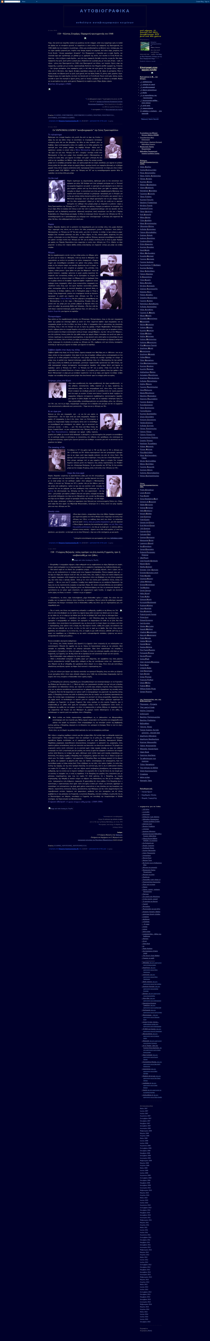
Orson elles (145, 683)
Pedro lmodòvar (147, 490)
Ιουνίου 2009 (144, 1170)
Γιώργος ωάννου (146, 262)
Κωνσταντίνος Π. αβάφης (150, 265)
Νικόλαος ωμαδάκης (148, 443)
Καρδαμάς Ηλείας (148, 795)
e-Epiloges (146, 921)
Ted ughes (144, 588)
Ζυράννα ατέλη (146, 241)
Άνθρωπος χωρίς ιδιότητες (150, 817)
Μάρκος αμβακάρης (148, 185)
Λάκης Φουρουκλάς (148, 746)
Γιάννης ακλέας (146, 274)
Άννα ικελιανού (146, 405)
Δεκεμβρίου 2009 (145, 1185)
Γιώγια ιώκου (145, 411)
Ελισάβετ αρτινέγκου (148, 319)
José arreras (145, 517)
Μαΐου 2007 (143, 1108)
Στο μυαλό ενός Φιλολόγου (151, 896)
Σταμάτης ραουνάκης (148, 298)
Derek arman (145, 590)
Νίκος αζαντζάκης (147, 271)
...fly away (145, 924)
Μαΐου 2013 (143, 1284)
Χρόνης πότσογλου (148, 339)
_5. (143, 92)
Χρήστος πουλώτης (148, 342)
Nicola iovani (145, 656)
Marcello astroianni (148, 635)
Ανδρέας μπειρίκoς (148, 229)
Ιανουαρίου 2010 (145, 1188)
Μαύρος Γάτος (147, 860)
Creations (144, 774)
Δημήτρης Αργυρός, (151, 989)
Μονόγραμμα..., (150, 1017)
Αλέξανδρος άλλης (148, 372)
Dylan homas (145, 677)
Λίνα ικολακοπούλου (148, 363)
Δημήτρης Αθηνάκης (148, 736)
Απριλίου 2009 (144, 1165)
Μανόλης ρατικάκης (148, 396)
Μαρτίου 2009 (144, 1163)
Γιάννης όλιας (146, 432)
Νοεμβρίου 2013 (145, 1297)
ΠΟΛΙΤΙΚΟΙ (97, 115)
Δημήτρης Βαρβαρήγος (149, 739)
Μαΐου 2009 (143, 1168)
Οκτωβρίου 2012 (145, 1267)
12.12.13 (85, 543)
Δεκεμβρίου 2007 (145, 1126)
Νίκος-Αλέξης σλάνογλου (150, 176)
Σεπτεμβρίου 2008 (145, 1148)
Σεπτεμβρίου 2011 (145, 1237)
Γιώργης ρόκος (146, 301)
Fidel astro (145, 520)
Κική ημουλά (145, 214)
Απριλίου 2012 (144, 1255)
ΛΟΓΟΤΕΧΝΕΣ (67, 845)
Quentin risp (145, 531)
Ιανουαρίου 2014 (145, 1302)
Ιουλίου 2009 (144, 1173)
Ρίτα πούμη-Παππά (148, 345)
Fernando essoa (147, 653)
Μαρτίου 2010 (144, 1193)
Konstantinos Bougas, (152, 1064)
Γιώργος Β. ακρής (147, 313)
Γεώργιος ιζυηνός (147, 194)
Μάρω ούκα (145, 217)
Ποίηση (144, 887)
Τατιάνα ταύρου (146, 423)
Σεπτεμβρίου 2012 (145, 1264)
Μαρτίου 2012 (144, 1252)
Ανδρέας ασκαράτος (148, 307)
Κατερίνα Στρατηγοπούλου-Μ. (156, 44)
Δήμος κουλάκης (147, 417)
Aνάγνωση (146, 814)
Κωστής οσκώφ (147, 330)
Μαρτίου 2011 (144, 1222)
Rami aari (144, 665)
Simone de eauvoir (148, 502)
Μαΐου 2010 (143, 1198)
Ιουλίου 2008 (144, 1143)
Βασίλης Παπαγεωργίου (150, 717)
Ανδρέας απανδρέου (148, 381)
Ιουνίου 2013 (144, 1287)
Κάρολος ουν (145, 292)
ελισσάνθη (145, 322)
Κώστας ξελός (146, 182)
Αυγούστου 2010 (145, 1205)
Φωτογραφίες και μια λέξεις (151, 909)
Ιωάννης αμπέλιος (147, 238)
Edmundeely (146, 599)
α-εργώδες (146, 812)
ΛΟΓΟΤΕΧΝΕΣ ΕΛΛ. (80, 845)
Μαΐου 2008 (143, 1138)
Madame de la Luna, (151, 1078)
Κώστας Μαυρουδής (148, 742)
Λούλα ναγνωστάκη (148, 170)
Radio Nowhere (147, 948)
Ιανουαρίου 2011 (145, 1217)
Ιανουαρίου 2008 (145, 1128)
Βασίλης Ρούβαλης (148, 720)
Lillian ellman (146, 582)
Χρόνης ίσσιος (146, 327)
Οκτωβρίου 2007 (145, 1121)
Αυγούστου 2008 (145, 1145)
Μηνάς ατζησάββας (148, 461)
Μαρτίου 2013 (144, 1279)
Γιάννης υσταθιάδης (148, 232)
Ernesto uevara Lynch (149, 573)
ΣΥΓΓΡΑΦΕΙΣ (52, 118)
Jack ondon (145, 623)
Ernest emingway (147, 585)
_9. (146, 108)
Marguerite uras (146, 540)
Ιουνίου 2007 (144, 1111)
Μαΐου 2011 (143, 1227)
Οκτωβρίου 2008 (145, 1150)
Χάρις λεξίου (145, 167)
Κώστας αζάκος (146, 268)
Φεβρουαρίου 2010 (146, 1190)
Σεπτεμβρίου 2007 (145, 1118)
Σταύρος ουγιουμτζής (149, 289)
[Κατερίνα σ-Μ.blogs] (152, 73)
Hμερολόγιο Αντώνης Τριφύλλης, (151, 1005)
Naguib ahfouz (146, 629)
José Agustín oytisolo (149, 561)
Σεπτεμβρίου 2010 (145, 1207)
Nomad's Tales (146, 781)
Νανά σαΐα (144, 250)
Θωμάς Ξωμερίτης (148, 798)
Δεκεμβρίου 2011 (145, 1245)
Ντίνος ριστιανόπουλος (149, 476)
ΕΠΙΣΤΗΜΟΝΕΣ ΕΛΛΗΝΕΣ (83, 115)
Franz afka (145, 596)
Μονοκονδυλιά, (150, 1036)
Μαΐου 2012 (143, 1257)
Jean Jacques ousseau (149, 662)
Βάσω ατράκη (146, 283)
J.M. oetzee (145, 528)
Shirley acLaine (147, 626)
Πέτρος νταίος (146, 179)
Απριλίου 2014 (144, 1309)
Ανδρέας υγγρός (147, 426)
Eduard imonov (146, 620)
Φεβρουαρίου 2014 (146, 1304)
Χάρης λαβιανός (147, 188)
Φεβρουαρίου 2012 (146, 1250)
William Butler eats (148, 689)
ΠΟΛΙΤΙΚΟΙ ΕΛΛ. (108, 115)
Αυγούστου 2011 (145, 1235)
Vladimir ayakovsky (148, 632)
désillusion (146, 919)
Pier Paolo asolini (147, 650)
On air (144, 941)
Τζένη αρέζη (145, 280)
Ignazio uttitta (146, 514)
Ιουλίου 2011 (144, 1232)
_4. (148, 90)
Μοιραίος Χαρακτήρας (149, 749)
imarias (144, 926)
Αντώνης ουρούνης (148, 420)
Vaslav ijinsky (146, 641)
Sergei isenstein (147, 549)
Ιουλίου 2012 (144, 1262)
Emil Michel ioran (147, 525)
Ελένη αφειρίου (146, 244)
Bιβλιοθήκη (144, 723)
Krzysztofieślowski (148, 602)
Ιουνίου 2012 (144, 1260)
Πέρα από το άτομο (148, 884)
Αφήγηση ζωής (147, 824)
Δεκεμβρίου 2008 (145, 1155)
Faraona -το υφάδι (148, 958)
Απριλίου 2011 (144, 1225)
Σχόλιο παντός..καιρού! (150, 899)
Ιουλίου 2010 (144, 1203)
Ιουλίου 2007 (144, 1113)
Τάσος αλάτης (146, 197)
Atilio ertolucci (146, 511)
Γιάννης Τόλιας (146, 727)
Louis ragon (145, 493)
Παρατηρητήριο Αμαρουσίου (151, 882)
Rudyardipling (146, 605)
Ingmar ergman (146, 508)
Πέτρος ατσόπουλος (148, 429)
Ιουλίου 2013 (144, 1289)
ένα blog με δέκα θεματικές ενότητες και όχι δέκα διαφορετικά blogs (151, 56)
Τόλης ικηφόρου (147, 360)
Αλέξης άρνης (146, 384)
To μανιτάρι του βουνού (150, 901)
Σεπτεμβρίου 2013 (145, 1292)
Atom (149, 1331)
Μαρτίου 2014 (144, 1307)
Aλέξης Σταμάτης (147, 711)
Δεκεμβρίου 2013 (145, 1299)
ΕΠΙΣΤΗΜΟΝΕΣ (67, 115)
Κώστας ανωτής (147, 200)
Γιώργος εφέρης (146, 402)
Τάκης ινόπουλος (147, 408)
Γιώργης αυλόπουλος (149, 387)
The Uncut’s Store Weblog (150, 955)
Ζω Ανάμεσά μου (148, 843)
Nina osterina (146, 611)
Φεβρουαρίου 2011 (146, 1220)
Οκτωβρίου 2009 (145, 1180)
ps (143, 946)
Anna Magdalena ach (149, 499)
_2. (147, 84)
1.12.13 (84, 849)
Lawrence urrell (146, 543)
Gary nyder (145, 674)
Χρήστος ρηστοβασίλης (149, 473)
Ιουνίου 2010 (144, 1200)
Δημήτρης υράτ (146, 348)
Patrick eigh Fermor (148, 614)
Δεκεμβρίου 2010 (145, 1215)
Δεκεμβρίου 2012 (145, 1272)
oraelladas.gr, (149, 1085)
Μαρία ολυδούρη (147, 393)
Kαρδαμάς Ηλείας (148, 848)
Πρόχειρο (145, 894)
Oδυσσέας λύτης (147, 226)
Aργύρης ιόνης (146, 470)
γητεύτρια (145, 829)
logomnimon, (149, 1071)
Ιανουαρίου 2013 (145, 1274)
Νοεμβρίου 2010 (145, 1213)
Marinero (145, 938)
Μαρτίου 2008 (144, 1133)
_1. (146, 82)
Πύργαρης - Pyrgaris (148, 704)
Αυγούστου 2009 (145, 1175)
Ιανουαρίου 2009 (145, 1158)
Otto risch (144, 558)
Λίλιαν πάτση (146, 333)
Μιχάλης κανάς (146, 206)
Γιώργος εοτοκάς (147, 259)
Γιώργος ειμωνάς (147, 467)
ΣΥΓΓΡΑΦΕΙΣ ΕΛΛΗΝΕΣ (66, 118)
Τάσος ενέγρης (146, 211)
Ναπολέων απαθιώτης (149, 304)
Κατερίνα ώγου (146, 208)
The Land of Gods (147, 707)
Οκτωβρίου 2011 (145, 1240)
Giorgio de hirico (147, 522)
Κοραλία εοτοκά (146, 256)
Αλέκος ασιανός (147, 446)
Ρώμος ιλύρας (146, 449)
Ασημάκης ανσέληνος (149, 375)
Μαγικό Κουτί (146, 858)
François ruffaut (146, 680)
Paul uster (144, 496)
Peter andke (145, 576)
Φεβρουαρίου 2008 (146, 1131)
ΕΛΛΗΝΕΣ (57, 115)
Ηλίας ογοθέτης (146, 310)
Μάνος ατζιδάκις (147, 464)
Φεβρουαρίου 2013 (146, 1277)
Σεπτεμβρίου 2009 (145, 1178)
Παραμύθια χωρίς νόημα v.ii (151, 879)
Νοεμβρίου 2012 (145, 1269)
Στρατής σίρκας (146, 441)
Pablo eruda (145, 638)
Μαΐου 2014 (143, 1312)
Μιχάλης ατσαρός (147, 286)
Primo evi (144, 617)
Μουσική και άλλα (148, 874)
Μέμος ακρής (146, 316)
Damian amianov (147, 537)
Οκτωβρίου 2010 (145, 1210)
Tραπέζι (145, 904)
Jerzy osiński (145, 608)
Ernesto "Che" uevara (149, 570)
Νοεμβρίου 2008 (145, 1153)
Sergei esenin (146, 692)
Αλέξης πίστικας (147, 336)
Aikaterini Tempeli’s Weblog (151, 912)
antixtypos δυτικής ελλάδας (151, 914)
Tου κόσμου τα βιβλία (149, 768)
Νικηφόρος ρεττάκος (148, 191)
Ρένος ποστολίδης (148, 173)
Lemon (144, 929)
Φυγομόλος (146, 906)
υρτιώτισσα (145, 351)
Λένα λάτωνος (146, 390)
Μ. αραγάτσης (146, 277)
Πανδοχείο (146, 877)
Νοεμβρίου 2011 (145, 1242)
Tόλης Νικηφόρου (147, 764)
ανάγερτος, (150, 977)
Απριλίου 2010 (144, 1195)
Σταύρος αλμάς (146, 235)
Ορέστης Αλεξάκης (148, 755)
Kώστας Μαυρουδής (149, 850)
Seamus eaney (146, 579)
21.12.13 (85, 121)
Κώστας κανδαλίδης (148, 414)
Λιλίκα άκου (145, 357)
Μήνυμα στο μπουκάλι (149, 867)
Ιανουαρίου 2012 (145, 1247)
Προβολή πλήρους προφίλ (148, 61)
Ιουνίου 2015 (144, 1319)
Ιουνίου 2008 (144, 1141)
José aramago (146, 671)
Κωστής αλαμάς (147, 369)
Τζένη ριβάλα (145, 220)
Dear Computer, (150, 1057)
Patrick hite (145, 686)
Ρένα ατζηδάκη (146, 452)
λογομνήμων (146, 792)
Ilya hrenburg (145, 546)
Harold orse (145, 644)
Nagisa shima (146, 647)
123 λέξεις (145, 809)
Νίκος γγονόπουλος (148, 223)
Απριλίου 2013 (144, 1282)
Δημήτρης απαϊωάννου (149, 378)
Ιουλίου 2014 (144, 1317)
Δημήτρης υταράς (147, 354)
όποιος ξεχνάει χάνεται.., (151, 1024)
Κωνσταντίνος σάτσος (149, 438)
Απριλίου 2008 (144, 1136)
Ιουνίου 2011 (144, 1230)
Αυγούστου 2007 (145, 1116)
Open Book (144, 752)
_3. (147, 87)
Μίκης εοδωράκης (147, 253)
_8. (145, 105)
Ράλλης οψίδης (146, 295)
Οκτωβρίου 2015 (145, 1322)
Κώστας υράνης (147, 366)
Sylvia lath (144, 659)
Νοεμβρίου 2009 (145, 1183)
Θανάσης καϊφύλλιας (148, 203)
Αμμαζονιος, (150, 970)
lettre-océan (145, 777)
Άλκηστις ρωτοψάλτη (149, 399)
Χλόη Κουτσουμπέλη (148, 771)
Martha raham (146, 567)
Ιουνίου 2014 (144, 1314)
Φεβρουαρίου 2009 (146, 1160)
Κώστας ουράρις (147, 247)
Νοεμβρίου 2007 (145, 1123)
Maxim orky (145, 564)
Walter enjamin (146, 505)
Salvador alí (145, 534)
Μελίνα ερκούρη (147, 324)
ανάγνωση (144, 714)
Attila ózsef (145, 593)
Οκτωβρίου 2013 (145, 1294)
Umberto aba (145, 668)
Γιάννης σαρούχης (147, 435)
